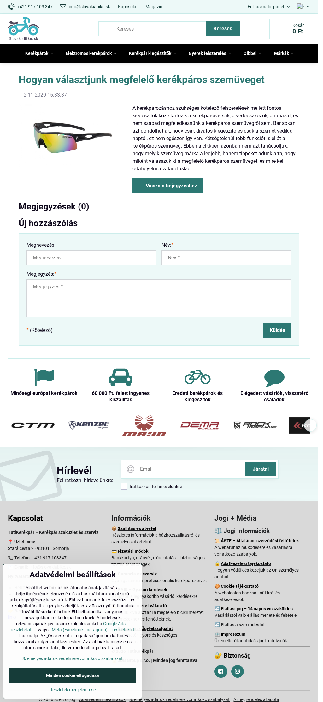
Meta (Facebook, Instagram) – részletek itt (93, 629)
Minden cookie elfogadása (72, 675)
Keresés (223, 29)
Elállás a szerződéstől (243, 624)
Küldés (277, 330)
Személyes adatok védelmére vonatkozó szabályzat (72, 658)
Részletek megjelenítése (73, 689)
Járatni (261, 469)
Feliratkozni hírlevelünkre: (85, 480)
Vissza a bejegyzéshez (170, 186)
